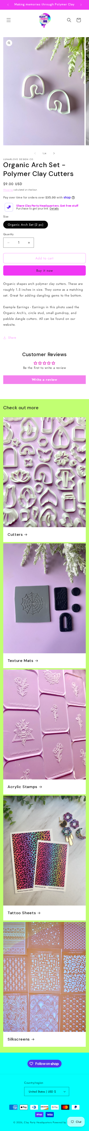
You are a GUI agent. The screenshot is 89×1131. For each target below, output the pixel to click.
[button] (8, 20)
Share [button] (12, 337)
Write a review (44, 379)
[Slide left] (35, 153)
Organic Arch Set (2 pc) (25, 224)
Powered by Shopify (64, 1122)
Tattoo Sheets (22, 913)
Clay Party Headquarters (38, 1122)
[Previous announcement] (8, 5)
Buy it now (44, 270)
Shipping (8, 189)
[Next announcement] (81, 5)
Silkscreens (19, 1039)
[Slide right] (54, 153)
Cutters (15, 534)
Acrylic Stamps (22, 786)
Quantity (8, 234)
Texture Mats (20, 660)
